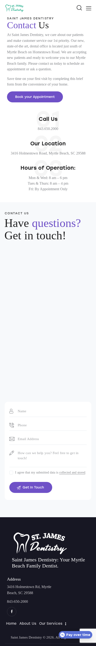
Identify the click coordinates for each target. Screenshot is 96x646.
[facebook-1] (11, 611)
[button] (88, 8)
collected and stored (72, 472)
